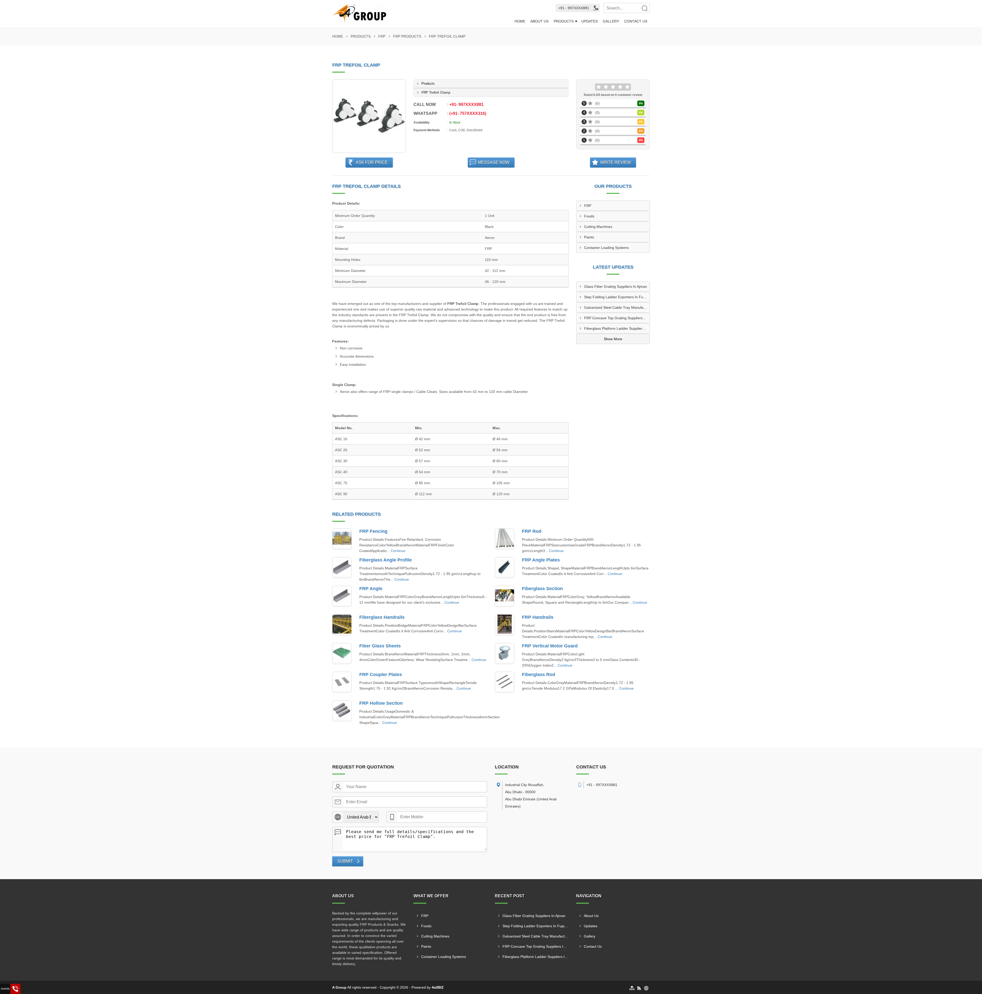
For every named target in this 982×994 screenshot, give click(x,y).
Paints (589, 237)
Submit (345, 861)
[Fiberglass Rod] (504, 682)
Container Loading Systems (606, 248)
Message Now (493, 162)
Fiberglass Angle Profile (385, 559)
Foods (589, 216)
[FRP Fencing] (341, 539)
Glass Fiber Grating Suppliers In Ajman (615, 286)
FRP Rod (531, 531)
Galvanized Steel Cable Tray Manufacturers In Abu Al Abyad (617, 307)
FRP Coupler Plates (380, 674)
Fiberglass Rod (538, 674)
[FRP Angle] (341, 596)
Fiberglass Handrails (382, 617)
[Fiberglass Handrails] (341, 625)
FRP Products (407, 36)
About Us (539, 21)
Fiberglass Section (542, 588)
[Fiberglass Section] (504, 596)
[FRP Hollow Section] (341, 711)
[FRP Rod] (504, 539)
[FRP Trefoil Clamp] (369, 116)
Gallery (611, 21)
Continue (398, 551)
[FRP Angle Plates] (504, 567)
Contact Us (635, 21)
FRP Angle (370, 588)
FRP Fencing (373, 531)
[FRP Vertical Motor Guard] (504, 653)
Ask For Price (372, 162)
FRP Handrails (537, 617)
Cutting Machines (598, 227)
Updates (589, 21)
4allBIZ (438, 987)
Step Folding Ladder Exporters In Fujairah (617, 297)
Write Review (615, 162)
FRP (381, 36)
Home (520, 21)
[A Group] (422, 13)
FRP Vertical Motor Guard (550, 645)
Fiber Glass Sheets (380, 645)
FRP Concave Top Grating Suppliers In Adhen (617, 318)
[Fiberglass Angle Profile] (341, 567)
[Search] (644, 8)
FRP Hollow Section (381, 703)
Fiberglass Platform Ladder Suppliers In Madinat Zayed (617, 328)
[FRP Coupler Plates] (341, 682)
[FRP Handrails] (504, 625)
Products (564, 21)
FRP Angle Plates (541, 559)
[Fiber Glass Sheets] (341, 653)
